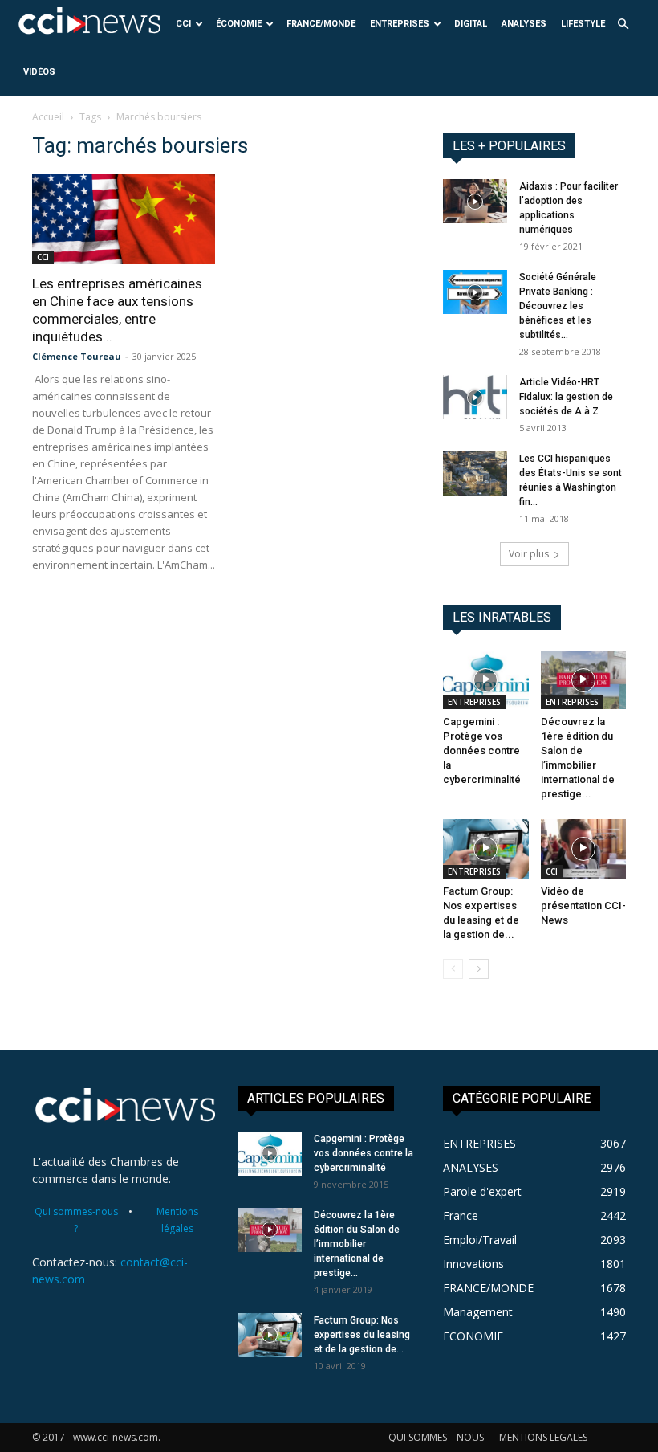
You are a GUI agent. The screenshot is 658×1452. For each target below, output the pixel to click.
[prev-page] (453, 969)
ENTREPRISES (399, 23)
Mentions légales (177, 1220)
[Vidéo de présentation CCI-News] (584, 848)
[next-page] (479, 969)
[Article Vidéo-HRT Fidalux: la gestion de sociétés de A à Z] (475, 397)
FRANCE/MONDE (320, 23)
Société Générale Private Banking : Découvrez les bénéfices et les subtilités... (557, 306)
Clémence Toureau (76, 356)
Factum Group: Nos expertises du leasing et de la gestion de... (362, 1335)
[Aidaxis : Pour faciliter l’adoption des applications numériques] (475, 201)
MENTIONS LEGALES (543, 1437)
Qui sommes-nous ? (76, 1220)
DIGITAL (470, 23)
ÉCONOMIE (239, 23)
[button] (622, 24)
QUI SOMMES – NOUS (436, 1437)
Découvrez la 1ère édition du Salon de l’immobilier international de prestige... (357, 1244)
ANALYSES (524, 23)
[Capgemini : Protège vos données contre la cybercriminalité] (486, 680)
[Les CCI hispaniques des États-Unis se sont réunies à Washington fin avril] (475, 473)
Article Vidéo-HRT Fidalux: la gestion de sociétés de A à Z (566, 397)
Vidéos (39, 72)
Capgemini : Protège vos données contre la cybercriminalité (482, 750)
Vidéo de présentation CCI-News (583, 905)
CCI (183, 23)
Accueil (48, 117)
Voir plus (529, 554)
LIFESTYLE (583, 23)
